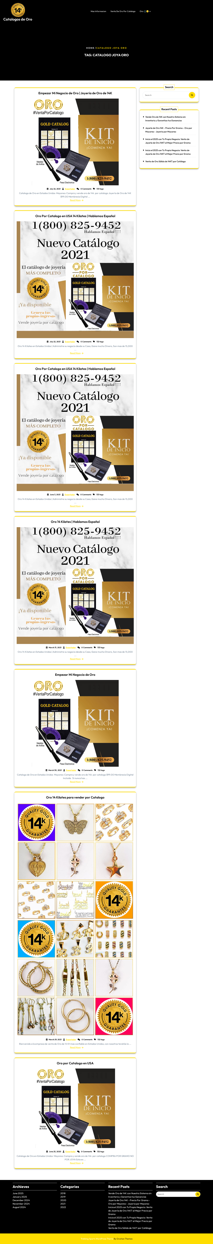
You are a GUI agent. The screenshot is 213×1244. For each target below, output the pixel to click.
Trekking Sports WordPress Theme (106, 1238)
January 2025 (20, 1196)
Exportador (70, 189)
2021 (62, 1203)
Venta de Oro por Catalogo (122, 11)
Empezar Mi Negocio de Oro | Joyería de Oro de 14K (75, 93)
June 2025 (18, 1193)
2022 (63, 1207)
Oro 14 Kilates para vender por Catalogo (75, 797)
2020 (63, 1200)
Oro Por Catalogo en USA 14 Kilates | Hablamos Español (75, 216)
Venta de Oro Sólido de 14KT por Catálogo (165, 161)
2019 (62, 1196)
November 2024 (21, 1203)
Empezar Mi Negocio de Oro (75, 675)
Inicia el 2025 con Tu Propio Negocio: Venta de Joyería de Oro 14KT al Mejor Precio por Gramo (130, 1211)
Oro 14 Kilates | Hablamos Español (75, 522)
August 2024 (19, 1207)
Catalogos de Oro (17, 19)
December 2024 (21, 1200)
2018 (62, 1193)
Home (90, 48)
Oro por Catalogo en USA (75, 1063)
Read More (75, 200)
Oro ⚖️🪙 (144, 11)
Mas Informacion (98, 11)
